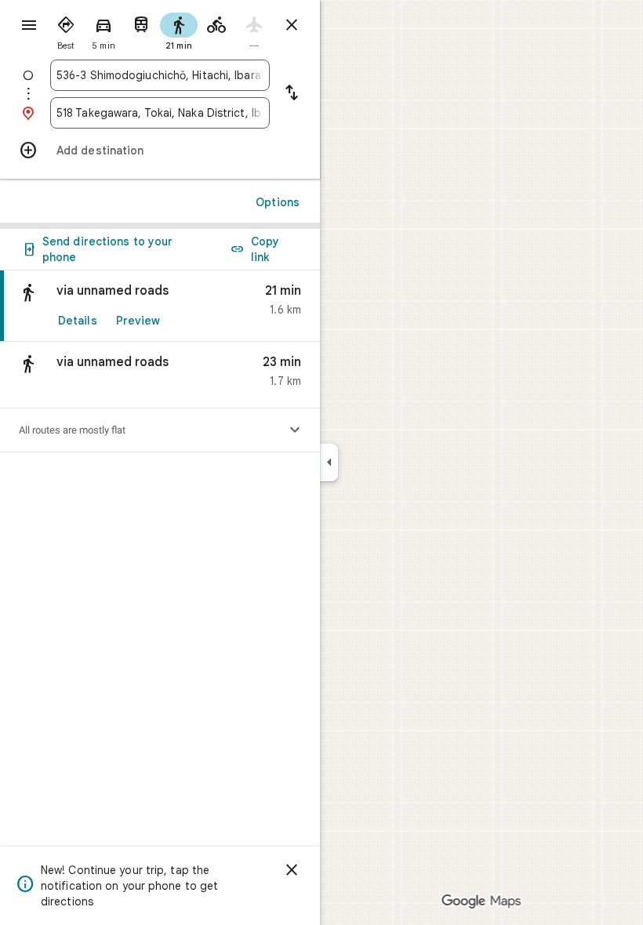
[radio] (66, 29)
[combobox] (159, 75)
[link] (160, 306)
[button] (160, 375)
